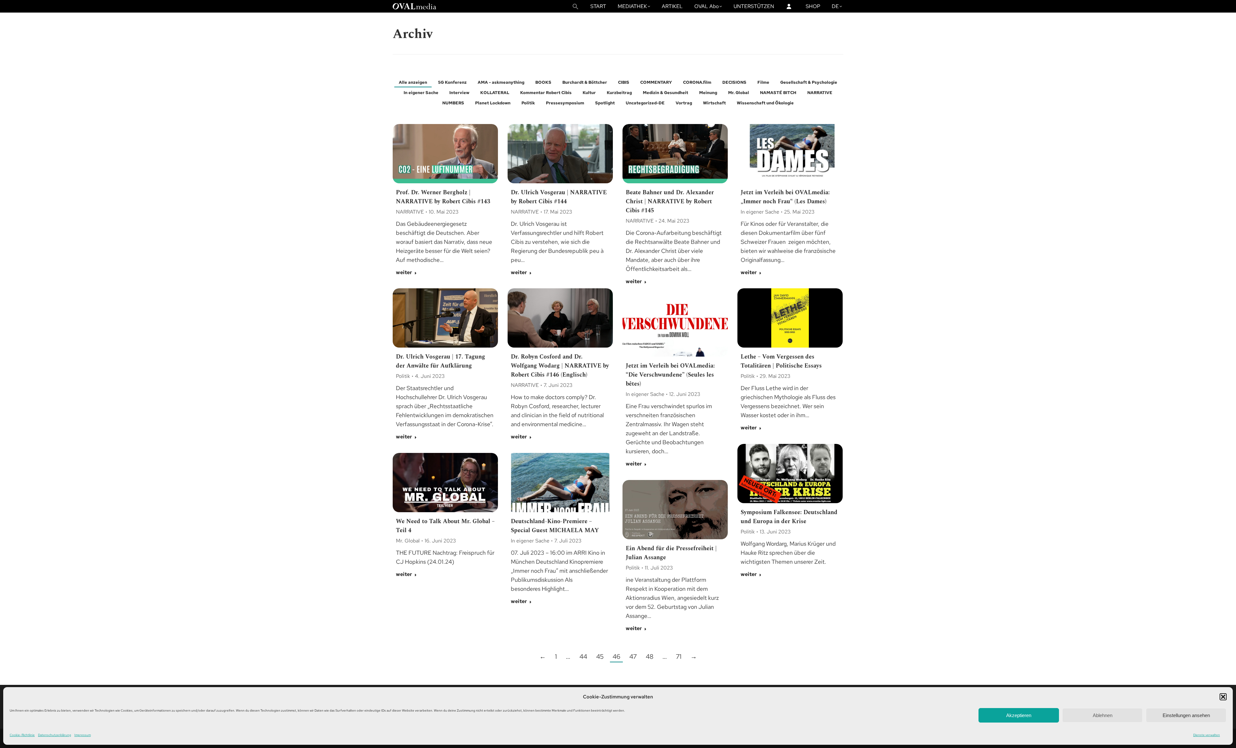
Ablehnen (1102, 715)
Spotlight (605, 103)
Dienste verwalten (1206, 735)
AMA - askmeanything (501, 82)
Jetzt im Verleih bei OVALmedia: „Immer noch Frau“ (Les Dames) (785, 197)
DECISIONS (734, 82)
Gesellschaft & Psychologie (808, 82)
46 (616, 656)
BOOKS (543, 82)
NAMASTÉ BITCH (778, 92)
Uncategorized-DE (645, 103)
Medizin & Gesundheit (665, 92)
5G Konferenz (452, 82)
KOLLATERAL (494, 92)
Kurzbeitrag (619, 92)
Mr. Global (738, 92)
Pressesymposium (565, 103)
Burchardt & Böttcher (584, 82)
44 (583, 656)
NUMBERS (453, 103)
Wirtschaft (714, 103)
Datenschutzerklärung (54, 735)
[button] (1223, 697)
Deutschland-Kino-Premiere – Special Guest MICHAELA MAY (555, 526)
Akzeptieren (1018, 715)
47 (633, 656)
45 (600, 656)
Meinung (708, 92)
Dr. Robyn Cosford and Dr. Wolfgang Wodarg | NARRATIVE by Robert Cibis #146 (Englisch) (560, 365)
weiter (404, 272)
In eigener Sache (421, 92)
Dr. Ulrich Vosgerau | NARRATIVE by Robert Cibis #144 (559, 197)
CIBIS (623, 82)
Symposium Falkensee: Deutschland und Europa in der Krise (789, 517)
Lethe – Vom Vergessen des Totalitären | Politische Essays (781, 361)
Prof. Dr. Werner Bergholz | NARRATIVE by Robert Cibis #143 (443, 197)
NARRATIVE (819, 92)
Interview (459, 92)
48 (649, 656)
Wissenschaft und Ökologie (765, 103)
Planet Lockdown (492, 103)
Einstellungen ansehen (1186, 715)
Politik (528, 103)
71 (678, 656)
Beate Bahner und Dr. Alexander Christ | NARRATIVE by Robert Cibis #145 (670, 201)
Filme (763, 82)
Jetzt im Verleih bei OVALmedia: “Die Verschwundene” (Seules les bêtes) (670, 374)
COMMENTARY (656, 82)
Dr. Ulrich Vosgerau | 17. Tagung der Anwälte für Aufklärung (440, 361)
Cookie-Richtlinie (22, 735)
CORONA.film (697, 82)
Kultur (589, 92)
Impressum (82, 735)
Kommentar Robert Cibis (546, 92)
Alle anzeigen (413, 82)
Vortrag (684, 103)
